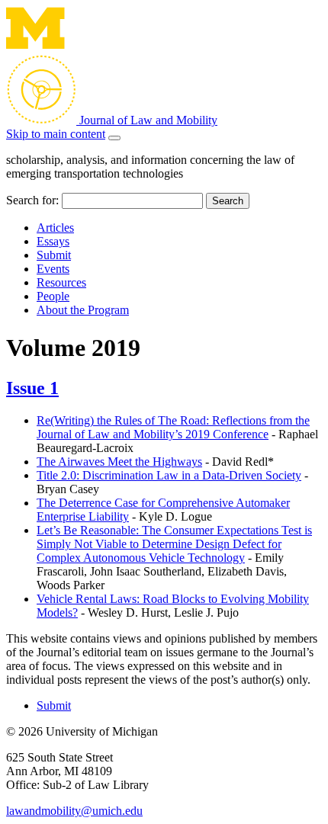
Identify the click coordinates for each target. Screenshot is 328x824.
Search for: (32, 200)
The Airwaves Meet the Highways (119, 461)
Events (53, 268)
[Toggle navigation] (114, 138)
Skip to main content (55, 133)
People (53, 296)
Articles (55, 227)
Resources (61, 282)
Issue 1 (32, 388)
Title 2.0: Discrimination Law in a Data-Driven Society (169, 475)
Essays (53, 241)
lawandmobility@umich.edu (74, 810)
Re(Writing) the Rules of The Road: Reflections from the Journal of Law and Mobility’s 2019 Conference (173, 427)
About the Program (83, 309)
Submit (54, 254)
